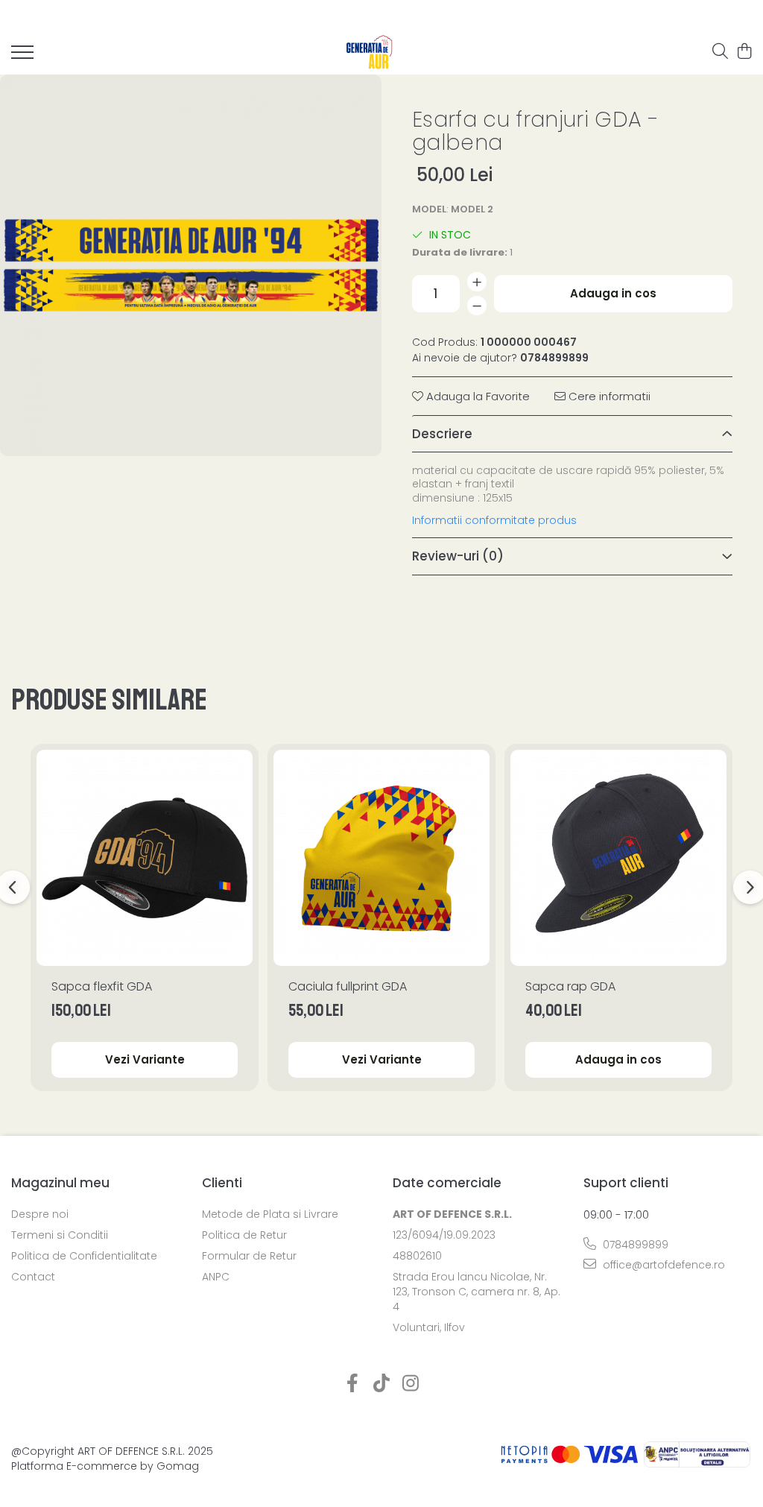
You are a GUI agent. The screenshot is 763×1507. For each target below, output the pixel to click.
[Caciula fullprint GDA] (381, 858)
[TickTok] (382, 1384)
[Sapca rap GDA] (618, 858)
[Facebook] (353, 1384)
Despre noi (40, 1214)
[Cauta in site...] (720, 52)
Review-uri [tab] (458, 556)
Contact (33, 1276)
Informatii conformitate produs (494, 520)
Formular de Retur (249, 1255)
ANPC (215, 1276)
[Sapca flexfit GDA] (145, 858)
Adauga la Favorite (476, 396)
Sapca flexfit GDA (101, 986)
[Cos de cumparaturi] (744, 52)
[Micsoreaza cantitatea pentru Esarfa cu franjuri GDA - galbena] (477, 305)
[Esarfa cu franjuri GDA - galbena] (191, 265)
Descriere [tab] (442, 434)
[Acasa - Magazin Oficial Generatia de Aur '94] (370, 52)
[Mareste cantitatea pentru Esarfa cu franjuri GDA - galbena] (477, 281)
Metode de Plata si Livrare (270, 1214)
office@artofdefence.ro (662, 1264)
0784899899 (634, 1244)
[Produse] (22, 56)
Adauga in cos (613, 293)
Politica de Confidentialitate (84, 1255)
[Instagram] (411, 1384)
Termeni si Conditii (59, 1235)
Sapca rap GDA (570, 986)
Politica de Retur (244, 1235)
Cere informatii (608, 396)
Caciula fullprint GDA (347, 986)
